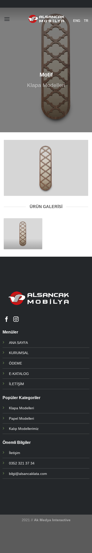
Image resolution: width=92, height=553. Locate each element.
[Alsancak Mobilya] (46, 19)
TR (86, 21)
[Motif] (23, 233)
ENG (76, 21)
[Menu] (7, 19)
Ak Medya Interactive (52, 520)
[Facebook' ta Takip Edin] (6, 320)
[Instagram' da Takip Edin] (16, 320)
